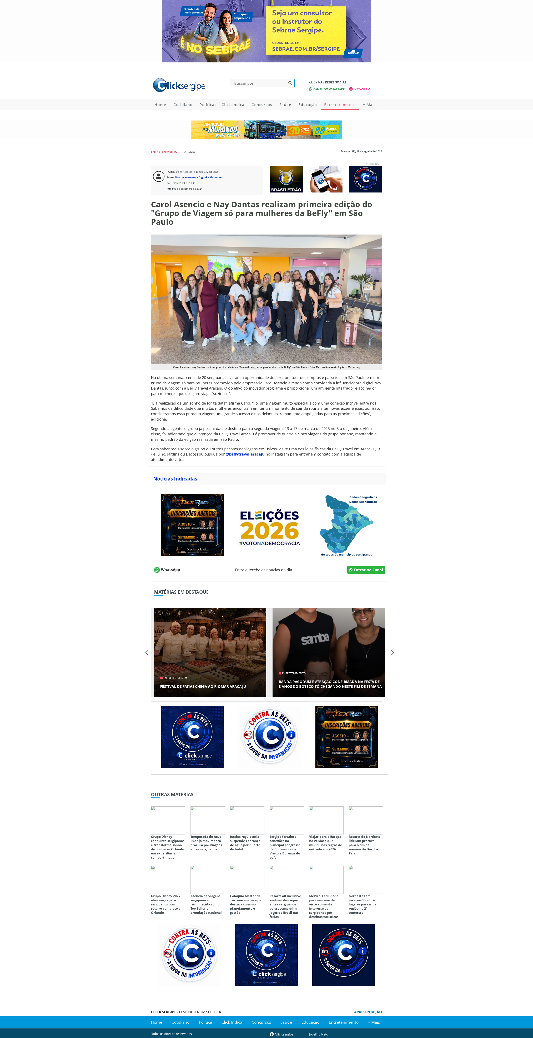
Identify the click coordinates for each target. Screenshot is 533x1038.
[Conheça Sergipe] (346, 524)
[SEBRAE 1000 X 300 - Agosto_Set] (266, 31)
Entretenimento (340, 104)
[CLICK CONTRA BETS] (365, 178)
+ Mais (369, 104)
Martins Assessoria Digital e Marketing (198, 177)
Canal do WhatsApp (329, 89)
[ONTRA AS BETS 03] (192, 736)
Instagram (361, 89)
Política (207, 104)
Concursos (262, 104)
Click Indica (233, 104)
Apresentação (368, 1011)
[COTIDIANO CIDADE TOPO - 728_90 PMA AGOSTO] (266, 129)
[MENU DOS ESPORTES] (286, 178)
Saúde (285, 104)
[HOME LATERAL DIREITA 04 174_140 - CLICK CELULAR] (325, 178)
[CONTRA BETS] (343, 954)
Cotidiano (183, 104)
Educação (308, 104)
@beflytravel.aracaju (245, 454)
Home (160, 104)
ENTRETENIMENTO (164, 152)
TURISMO (188, 152)
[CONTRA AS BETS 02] (269, 736)
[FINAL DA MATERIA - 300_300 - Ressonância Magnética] (192, 524)
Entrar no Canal (368, 569)
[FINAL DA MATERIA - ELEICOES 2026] (269, 524)
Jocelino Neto (318, 1034)
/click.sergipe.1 (285, 1034)
